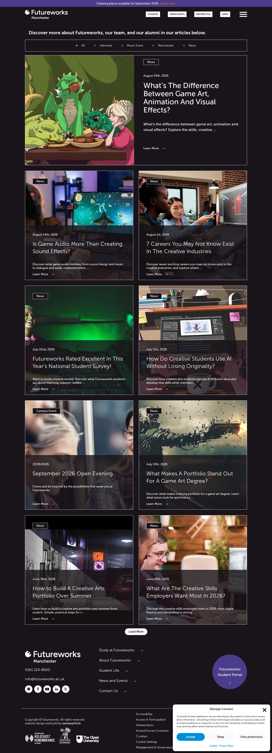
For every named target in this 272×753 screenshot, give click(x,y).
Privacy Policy (226, 745)
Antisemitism (144, 725)
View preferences (251, 736)
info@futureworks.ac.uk (44, 679)
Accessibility (144, 714)
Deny (220, 736)
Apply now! (167, 3)
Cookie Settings (146, 741)
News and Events (113, 681)
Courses (153, 14)
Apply (225, 14)
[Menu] (243, 14)
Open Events (177, 14)
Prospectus (203, 14)
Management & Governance (155, 747)
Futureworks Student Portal (230, 672)
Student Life (109, 670)
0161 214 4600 (37, 670)
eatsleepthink (71, 723)
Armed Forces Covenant (152, 730)
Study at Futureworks (117, 650)
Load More (136, 631)
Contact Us (108, 691)
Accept (190, 736)
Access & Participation (151, 719)
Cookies (141, 736)
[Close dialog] (264, 709)
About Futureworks (115, 660)
